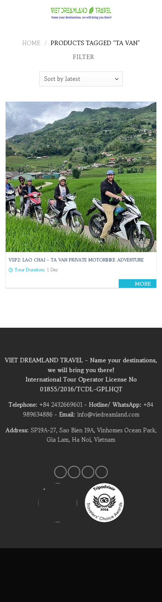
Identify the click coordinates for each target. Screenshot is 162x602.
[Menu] (10, 13)
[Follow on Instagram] (74, 472)
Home (31, 42)
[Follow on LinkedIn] (101, 472)
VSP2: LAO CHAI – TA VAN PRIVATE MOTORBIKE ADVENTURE (76, 260)
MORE (143, 283)
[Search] (153, 13)
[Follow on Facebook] (60, 472)
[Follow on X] (88, 472)
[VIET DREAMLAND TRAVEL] (81, 13)
